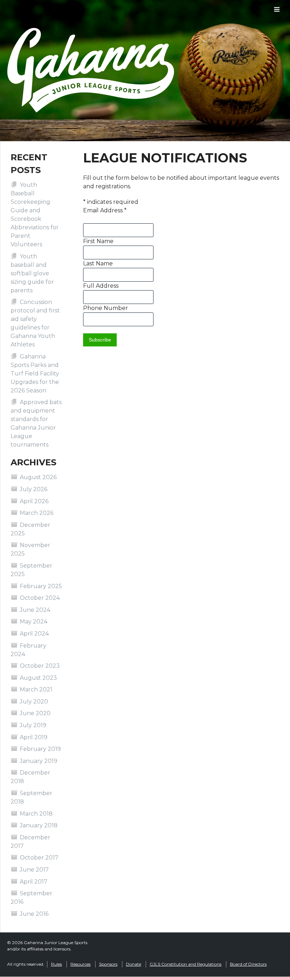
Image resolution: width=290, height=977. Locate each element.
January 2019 (38, 761)
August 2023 (38, 677)
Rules (56, 964)
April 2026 (34, 501)
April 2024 (34, 633)
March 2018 (36, 813)
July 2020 (34, 701)
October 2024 (40, 597)
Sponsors (108, 964)
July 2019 (33, 725)
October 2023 (40, 665)
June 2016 (34, 913)
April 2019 (33, 737)
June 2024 (35, 610)
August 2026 (38, 477)
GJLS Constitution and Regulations (185, 964)
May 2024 (33, 621)
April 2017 (33, 881)
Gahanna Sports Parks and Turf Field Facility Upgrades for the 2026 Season (35, 373)
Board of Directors (248, 964)
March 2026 (36, 513)
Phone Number (105, 308)
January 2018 (39, 825)
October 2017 (39, 857)
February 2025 (41, 586)
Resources (80, 964)
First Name (98, 241)
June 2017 (34, 869)
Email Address (105, 210)
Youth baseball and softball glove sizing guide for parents (32, 273)
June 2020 (35, 713)
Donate (133, 964)
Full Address (100, 285)
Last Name (98, 263)
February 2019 (40, 749)
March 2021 (36, 689)
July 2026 (33, 489)
